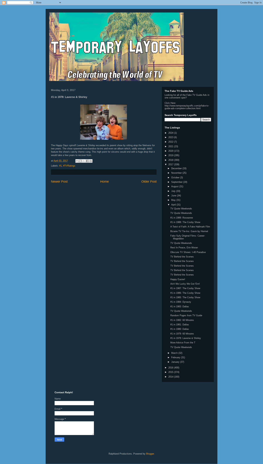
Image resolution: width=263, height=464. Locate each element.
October (175, 177)
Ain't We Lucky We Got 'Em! (185, 283)
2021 (171, 146)
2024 (171, 132)
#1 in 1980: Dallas (179, 329)
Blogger (150, 453)
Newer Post (59, 181)
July (173, 191)
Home (104, 181)
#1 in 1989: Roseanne (181, 217)
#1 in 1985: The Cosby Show (185, 297)
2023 (171, 137)
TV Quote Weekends (181, 208)
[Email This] (77, 161)
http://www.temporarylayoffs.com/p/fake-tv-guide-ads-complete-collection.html (187, 107)
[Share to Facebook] (87, 161)
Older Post (149, 181)
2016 (171, 367)
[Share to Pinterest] (90, 161)
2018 (171, 160)
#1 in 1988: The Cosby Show (185, 222)
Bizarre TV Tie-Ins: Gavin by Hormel (189, 231)
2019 (171, 155)
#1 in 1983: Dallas (179, 306)
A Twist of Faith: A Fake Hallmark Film (190, 226)
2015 (171, 372)
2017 (171, 164)
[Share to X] (84, 161)
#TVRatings (69, 165)
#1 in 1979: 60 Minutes (182, 333)
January (175, 362)
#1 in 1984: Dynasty (180, 302)
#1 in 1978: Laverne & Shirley (185, 338)
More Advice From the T (182, 342)
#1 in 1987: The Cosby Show (185, 288)
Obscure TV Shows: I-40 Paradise (188, 252)
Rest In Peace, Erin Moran (184, 247)
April (174, 204)
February (176, 357)
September (177, 182)
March (174, 353)
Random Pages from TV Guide (186, 315)
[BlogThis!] (80, 161)
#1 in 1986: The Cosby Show (185, 293)
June (174, 195)
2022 (171, 141)
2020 (171, 151)
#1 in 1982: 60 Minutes (182, 320)
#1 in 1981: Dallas (179, 324)
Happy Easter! (177, 279)
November (176, 173)
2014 (171, 376)
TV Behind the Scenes (182, 256)
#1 (60, 165)
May (173, 200)
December (176, 168)
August (175, 186)
